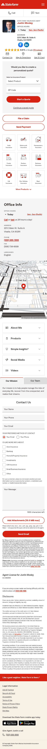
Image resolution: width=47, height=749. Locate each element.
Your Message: (10, 489)
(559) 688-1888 (11, 240)
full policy (18, 634)
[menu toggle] (43, 4)
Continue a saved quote (23, 108)
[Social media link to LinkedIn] (26, 44)
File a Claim (23, 118)
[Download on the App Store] (10, 723)
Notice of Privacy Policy (11, 704)
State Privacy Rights (10, 707)
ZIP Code (12, 90)
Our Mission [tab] (11, 381)
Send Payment (23, 127)
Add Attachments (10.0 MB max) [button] (23, 520)
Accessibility (7, 697)
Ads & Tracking (8, 690)
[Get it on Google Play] (27, 723)
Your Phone (9, 418)
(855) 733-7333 (35, 566)
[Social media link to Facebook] (20, 44)
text (12, 220)
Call (6, 220)
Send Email (23, 534)
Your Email (8, 426)
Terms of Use (7, 700)
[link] (12, 4)
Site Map (6, 711)
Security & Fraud (9, 693)
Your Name (9, 409)
